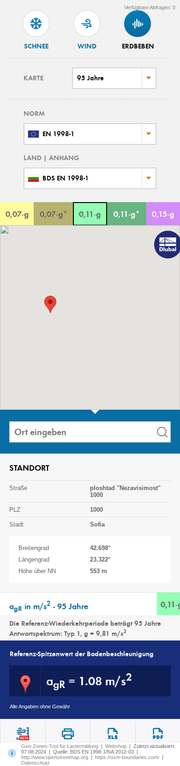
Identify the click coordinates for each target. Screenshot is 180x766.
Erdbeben (138, 46)
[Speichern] (112, 734)
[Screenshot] (67, 734)
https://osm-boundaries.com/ (127, 757)
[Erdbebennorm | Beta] (22, 734)
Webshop (115, 746)
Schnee (36, 46)
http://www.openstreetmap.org (54, 757)
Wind (87, 46)
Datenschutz (35, 763)
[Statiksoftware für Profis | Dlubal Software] (166, 245)
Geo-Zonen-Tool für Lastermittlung (59, 746)
